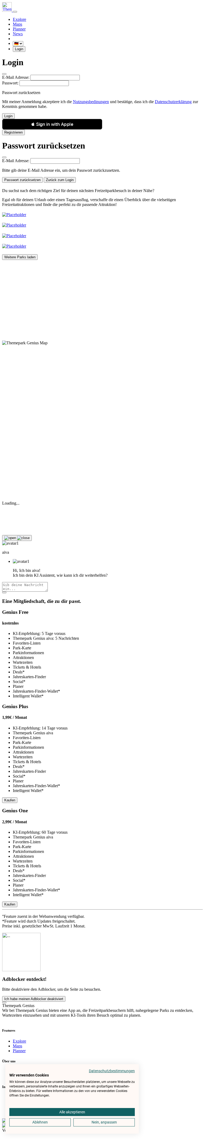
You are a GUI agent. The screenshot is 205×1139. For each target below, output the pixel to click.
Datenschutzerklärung (173, 101)
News (18, 34)
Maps (17, 24)
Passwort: (10, 83)
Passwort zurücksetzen (22, 180)
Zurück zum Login (60, 180)
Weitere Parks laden (20, 257)
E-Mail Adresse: (15, 77)
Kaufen (9, 800)
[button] (52, 124)
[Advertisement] (102, 297)
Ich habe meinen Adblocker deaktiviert (33, 999)
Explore (19, 19)
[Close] (4, 74)
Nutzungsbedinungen (91, 101)
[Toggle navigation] (15, 12)
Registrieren (13, 132)
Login (19, 49)
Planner (19, 29)
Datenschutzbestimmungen (112, 1071)
